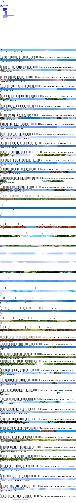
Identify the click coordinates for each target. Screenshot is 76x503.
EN (3, 3)
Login (1, 6)
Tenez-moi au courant (4, 20)
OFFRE (4, 10)
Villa (6, 11)
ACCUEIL (5, 8)
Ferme (6, 12)
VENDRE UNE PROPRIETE (8, 15)
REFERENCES (5, 16)
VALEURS (5, 9)
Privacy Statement (25, 499)
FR (3, 2)
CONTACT (5, 17)
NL (3, 1)
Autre (6, 14)
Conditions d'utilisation (17, 499)
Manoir (6, 13)
